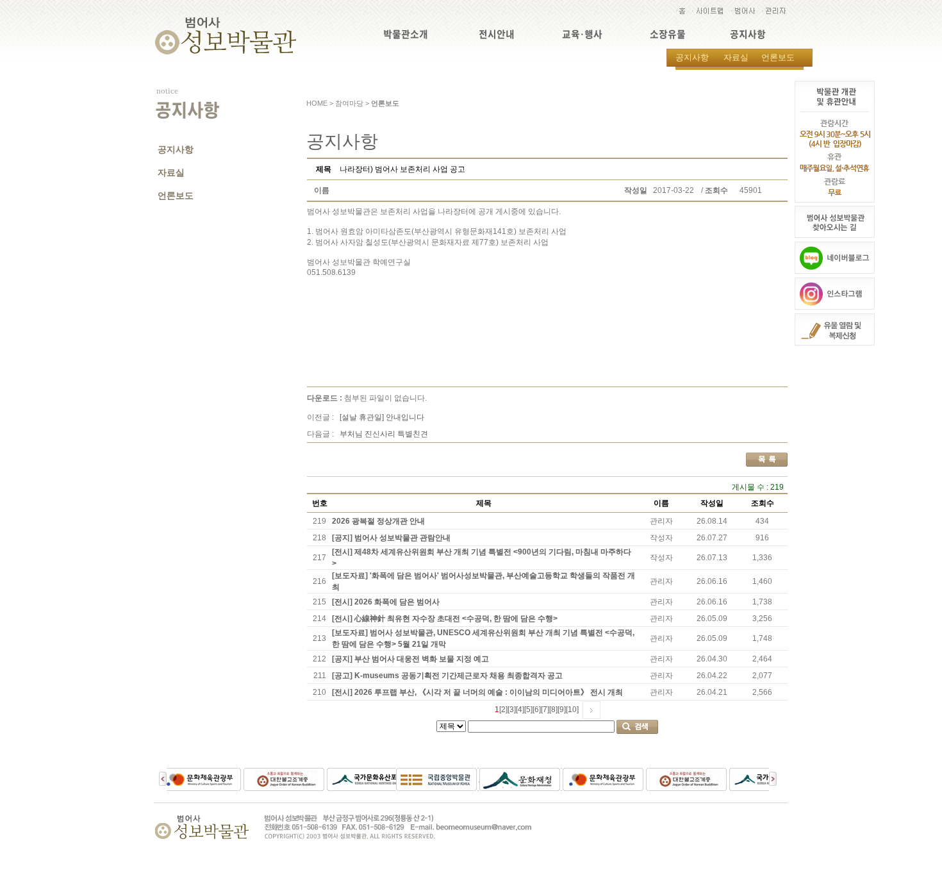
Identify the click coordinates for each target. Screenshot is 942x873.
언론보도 (778, 57)
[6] (537, 709)
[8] (553, 709)
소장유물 (668, 34)
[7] (545, 709)
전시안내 (497, 34)
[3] (512, 709)
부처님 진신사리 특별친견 (384, 433)
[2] (503, 709)
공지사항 (748, 34)
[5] (528, 709)
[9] (562, 709)
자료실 (735, 57)
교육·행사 (582, 34)
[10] (572, 709)
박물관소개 (405, 34)
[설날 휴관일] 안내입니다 (382, 417)
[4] (520, 709)
